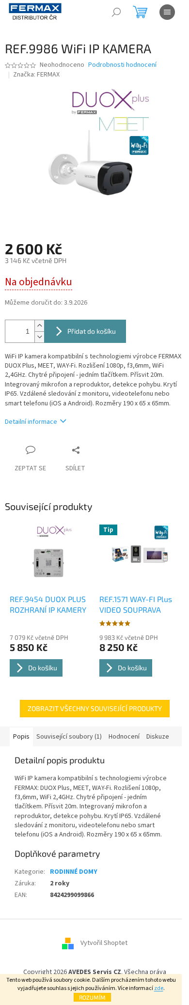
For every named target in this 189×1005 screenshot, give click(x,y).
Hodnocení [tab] (124, 737)
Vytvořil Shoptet (103, 943)
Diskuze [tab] (157, 737)
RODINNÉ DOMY (73, 872)
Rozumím (92, 997)
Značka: (36, 74)
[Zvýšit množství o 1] (39, 325)
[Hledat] (116, 12)
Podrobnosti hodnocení (122, 65)
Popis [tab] (21, 737)
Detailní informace (31, 422)
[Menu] (167, 12)
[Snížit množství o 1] (39, 336)
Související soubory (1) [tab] (69, 737)
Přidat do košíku (91, 331)
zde (158, 988)
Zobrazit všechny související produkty (95, 708)
